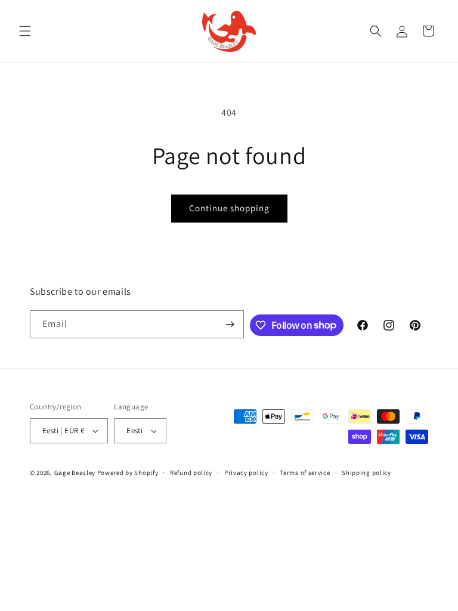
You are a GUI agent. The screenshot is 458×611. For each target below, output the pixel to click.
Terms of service (305, 472)
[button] (25, 31)
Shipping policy (366, 472)
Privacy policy (246, 472)
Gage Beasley (74, 472)
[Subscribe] (230, 324)
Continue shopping (229, 208)
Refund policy (191, 472)
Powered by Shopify (128, 472)
